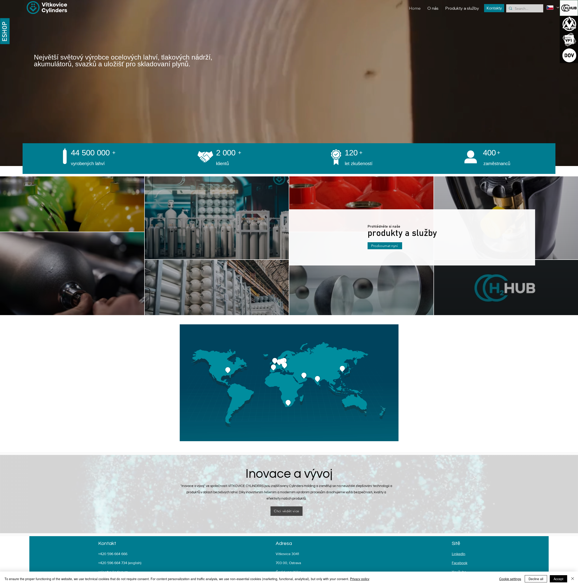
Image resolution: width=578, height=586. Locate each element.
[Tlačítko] (569, 24)
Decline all (536, 579)
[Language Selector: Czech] (552, 7)
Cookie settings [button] (510, 579)
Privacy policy (359, 579)
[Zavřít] (572, 578)
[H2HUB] (569, 8)
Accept (558, 579)
